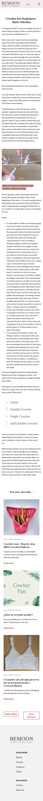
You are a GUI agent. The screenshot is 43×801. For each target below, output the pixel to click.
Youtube (19, 762)
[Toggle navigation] (39, 4)
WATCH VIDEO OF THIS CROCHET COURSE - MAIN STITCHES (18, 187)
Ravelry (19, 757)
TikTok (18, 772)
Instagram (20, 767)
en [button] (27, 4)
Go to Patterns (31, 715)
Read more (9, 563)
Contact (19, 785)
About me (20, 790)
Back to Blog (11, 714)
